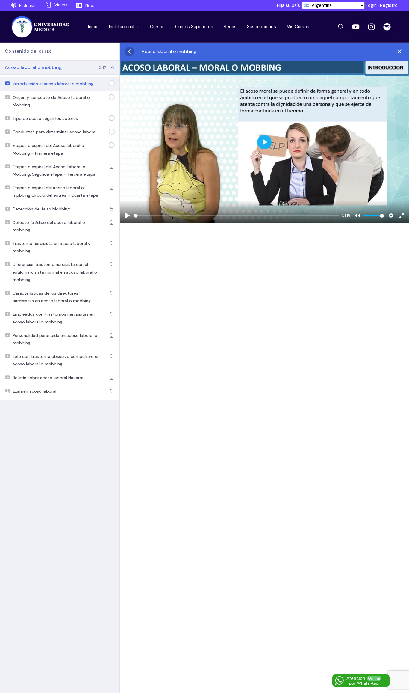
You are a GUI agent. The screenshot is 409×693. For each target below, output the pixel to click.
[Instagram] (371, 26)
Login (371, 5)
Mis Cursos (298, 27)
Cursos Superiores (194, 27)
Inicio (93, 27)
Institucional (122, 27)
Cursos (157, 27)
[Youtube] (355, 26)
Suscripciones (261, 27)
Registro (389, 5)
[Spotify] (386, 26)
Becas (230, 27)
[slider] (236, 216)
